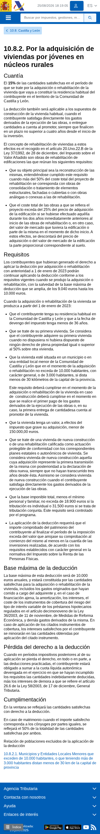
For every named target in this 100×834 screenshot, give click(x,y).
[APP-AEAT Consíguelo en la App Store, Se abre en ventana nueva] (73, 827)
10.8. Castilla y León (25, 30)
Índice (16, 827)
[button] (92, 5)
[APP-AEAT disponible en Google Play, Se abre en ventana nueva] (53, 827)
